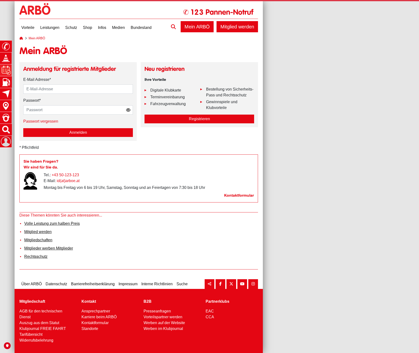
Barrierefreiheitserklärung (93, 284)
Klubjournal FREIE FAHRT (42, 329)
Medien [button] (118, 27)
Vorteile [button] (27, 27)
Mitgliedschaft (32, 301)
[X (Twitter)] (231, 284)
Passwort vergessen (40, 121)
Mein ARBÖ (197, 26)
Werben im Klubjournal (163, 329)
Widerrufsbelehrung (36, 340)
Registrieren (199, 119)
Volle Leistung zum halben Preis (52, 223)
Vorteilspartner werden (163, 317)
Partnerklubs (217, 301)
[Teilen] (209, 284)
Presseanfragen (157, 311)
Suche (182, 284)
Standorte (89, 329)
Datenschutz (56, 284)
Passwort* (32, 100)
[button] (173, 26)
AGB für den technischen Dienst (40, 314)
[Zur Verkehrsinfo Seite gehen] (6, 58)
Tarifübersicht (30, 334)
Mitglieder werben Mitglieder (48, 248)
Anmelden (78, 132)
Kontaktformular (239, 195)
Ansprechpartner (95, 311)
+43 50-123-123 (65, 175)
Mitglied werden (237, 26)
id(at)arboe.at (68, 181)
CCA (210, 317)
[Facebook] (220, 284)
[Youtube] (242, 284)
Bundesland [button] (141, 27)
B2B (148, 301)
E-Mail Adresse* (37, 79)
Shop (87, 27)
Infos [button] (102, 27)
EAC (210, 311)
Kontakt (88, 301)
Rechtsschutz (36, 256)
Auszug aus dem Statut (39, 323)
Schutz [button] (71, 27)
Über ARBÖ (31, 284)
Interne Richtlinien (157, 284)
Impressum (128, 284)
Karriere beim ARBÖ (99, 317)
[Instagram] (253, 284)
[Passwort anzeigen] (128, 110)
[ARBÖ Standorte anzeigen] (6, 106)
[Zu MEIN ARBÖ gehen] (6, 141)
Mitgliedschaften (38, 240)
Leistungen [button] (49, 27)
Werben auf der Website (164, 323)
